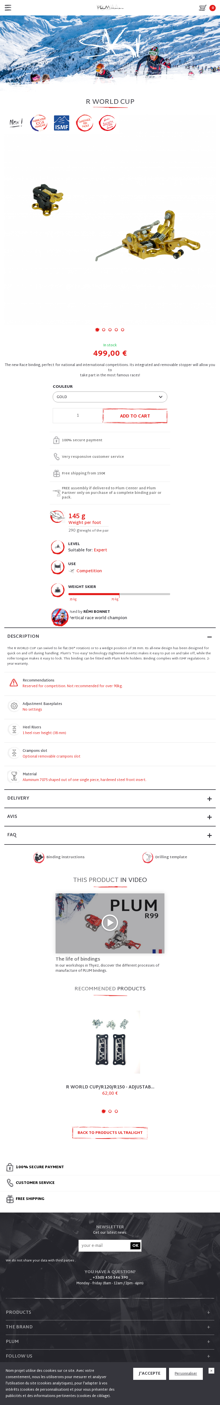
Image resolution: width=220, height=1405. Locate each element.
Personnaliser (186, 1374)
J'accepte (149, 1373)
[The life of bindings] (110, 923)
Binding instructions (65, 857)
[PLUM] (110, 7)
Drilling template (171, 857)
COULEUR (63, 387)
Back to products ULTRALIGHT (110, 1133)
